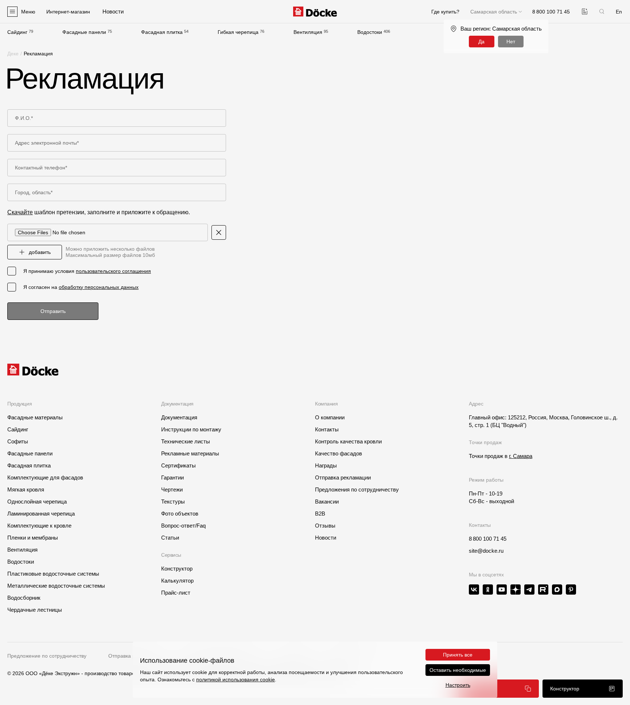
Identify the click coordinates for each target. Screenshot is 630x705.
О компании (330, 417)
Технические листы (185, 441)
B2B (320, 513)
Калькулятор (177, 580)
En (619, 12)
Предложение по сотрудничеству (46, 655)
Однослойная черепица (37, 501)
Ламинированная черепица (41, 513)
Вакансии (327, 501)
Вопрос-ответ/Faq (183, 525)
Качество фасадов (338, 453)
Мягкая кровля (25, 489)
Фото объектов (179, 513)
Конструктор (176, 568)
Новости (325, 537)
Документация (179, 417)
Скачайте (20, 212)
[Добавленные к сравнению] (584, 11)
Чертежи (172, 489)
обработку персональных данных (99, 287)
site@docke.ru (486, 551)
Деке (13, 53)
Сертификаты (178, 465)
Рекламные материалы (190, 453)
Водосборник (23, 598)
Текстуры (173, 501)
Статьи (170, 537)
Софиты (17, 441)
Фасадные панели (84, 32)
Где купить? (445, 11)
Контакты (327, 429)
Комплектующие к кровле (39, 525)
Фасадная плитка (162, 32)
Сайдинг (17, 32)
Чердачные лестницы (34, 610)
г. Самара (520, 456)
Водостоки (369, 32)
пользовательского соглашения (113, 271)
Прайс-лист (175, 593)
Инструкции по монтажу (191, 429)
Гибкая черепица (238, 32)
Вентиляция (307, 32)
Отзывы (325, 525)
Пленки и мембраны (32, 537)
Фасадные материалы (35, 417)
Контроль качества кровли (348, 441)
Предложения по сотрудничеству (357, 489)
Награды (326, 465)
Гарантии (172, 477)
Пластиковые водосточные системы (53, 574)
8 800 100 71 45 (487, 539)
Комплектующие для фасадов (45, 477)
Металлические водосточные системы (56, 586)
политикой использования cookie (235, 679)
